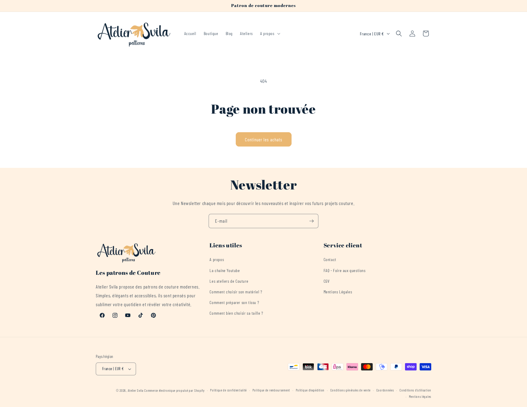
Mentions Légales (338, 291)
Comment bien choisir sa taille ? (236, 313)
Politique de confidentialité (228, 390)
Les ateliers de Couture (229, 281)
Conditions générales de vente (350, 390)
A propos (217, 259)
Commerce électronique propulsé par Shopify (174, 390)
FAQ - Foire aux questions (345, 270)
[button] (269, 33)
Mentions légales (420, 396)
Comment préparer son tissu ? (234, 302)
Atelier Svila (136, 390)
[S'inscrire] (311, 221)
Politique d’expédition (310, 390)
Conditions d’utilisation (415, 390)
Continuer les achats (263, 139)
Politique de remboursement (271, 390)
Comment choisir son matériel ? (236, 291)
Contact (330, 259)
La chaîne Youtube (225, 270)
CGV (327, 281)
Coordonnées (385, 390)
